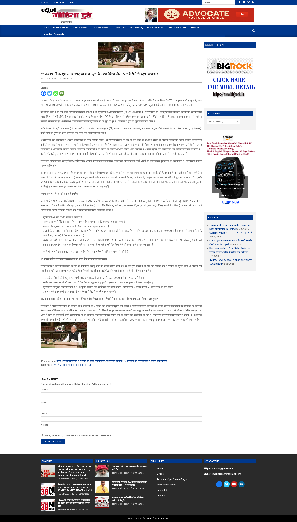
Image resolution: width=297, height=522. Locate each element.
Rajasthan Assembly (53, 34)
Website (44, 425)
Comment (46, 390)
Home (46, 27)
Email (44, 414)
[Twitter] (49, 93)
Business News (155, 27)
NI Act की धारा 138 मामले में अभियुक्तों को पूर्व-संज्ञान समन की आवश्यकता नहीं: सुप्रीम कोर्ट (74, 503)
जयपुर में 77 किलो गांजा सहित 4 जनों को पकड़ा (71, 364)
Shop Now (226, 195)
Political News (79, 27)
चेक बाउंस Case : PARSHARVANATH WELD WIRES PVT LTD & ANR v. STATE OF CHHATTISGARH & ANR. (75, 487)
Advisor (194, 27)
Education (120, 27)
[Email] (61, 93)
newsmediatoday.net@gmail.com (224, 473)
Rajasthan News (99, 27)
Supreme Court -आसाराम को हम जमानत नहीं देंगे (230, 232)
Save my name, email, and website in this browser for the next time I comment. (78, 435)
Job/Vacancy (136, 27)
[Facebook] (43, 93)
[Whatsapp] (55, 93)
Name (44, 403)
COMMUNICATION (177, 27)
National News (60, 27)
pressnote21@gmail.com (220, 468)
